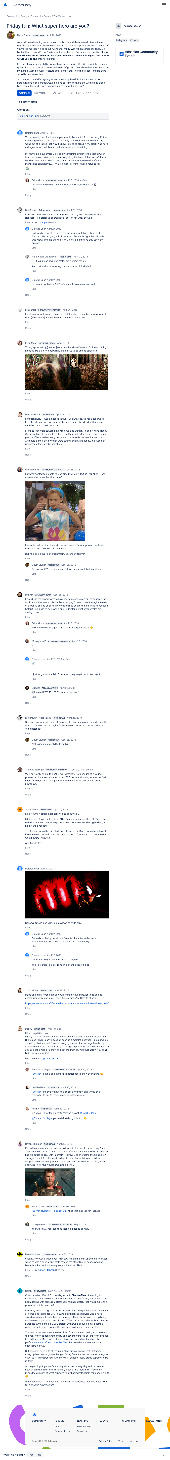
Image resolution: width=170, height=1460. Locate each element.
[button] (66, 372)
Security (134, 1441)
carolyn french (39, 1224)
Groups (25, 16)
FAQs (56, 1426)
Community (22, 4)
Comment (24, 92)
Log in (22, 115)
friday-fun (121, 40)
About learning (83, 1426)
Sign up (33, 115)
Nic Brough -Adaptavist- (38, 210)
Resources (82, 1431)
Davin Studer (24, 35)
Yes (31, 1454)
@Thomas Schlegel (42, 1118)
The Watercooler (62, 16)
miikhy (28, 1028)
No (39, 1454)
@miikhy (36, 1073)
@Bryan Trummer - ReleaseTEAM (49, 1210)
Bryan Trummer (33, 1143)
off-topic (134, 40)
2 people (42, 222)
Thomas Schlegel (34, 769)
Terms (121, 1441)
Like (27, 173)
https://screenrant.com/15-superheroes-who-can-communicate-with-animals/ (67, 1003)
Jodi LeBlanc (32, 990)
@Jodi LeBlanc (51, 1058)
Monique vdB (32, 469)
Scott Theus (31, 809)
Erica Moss (38, 180)
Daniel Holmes (33, 1254)
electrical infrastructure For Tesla (51, 1342)
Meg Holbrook (33, 414)
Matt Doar (30, 309)
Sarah (28, 1290)
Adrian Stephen (46, 1269)
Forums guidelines (62, 1431)
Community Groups (41, 16)
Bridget (29, 594)
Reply (28, 195)
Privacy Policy (105, 1441)
